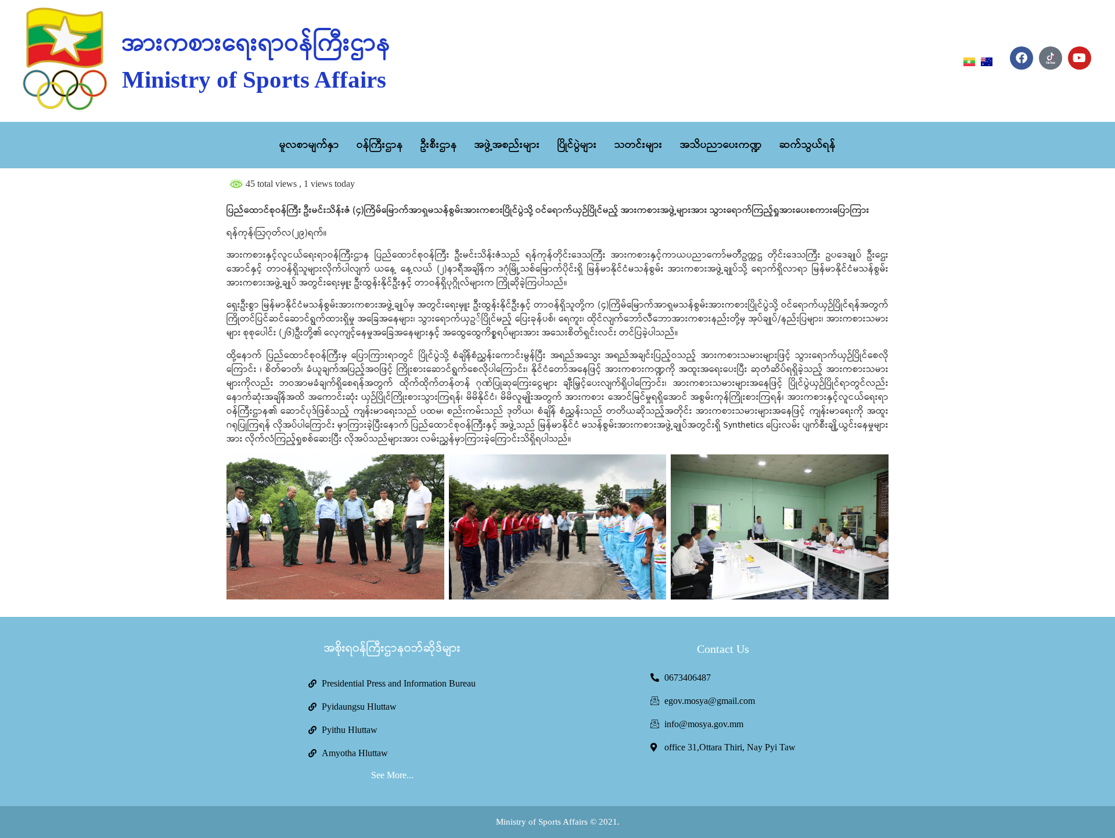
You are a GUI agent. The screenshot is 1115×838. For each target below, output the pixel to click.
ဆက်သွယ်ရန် (807, 145)
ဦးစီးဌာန (438, 145)
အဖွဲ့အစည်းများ (507, 145)
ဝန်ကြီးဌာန (380, 145)
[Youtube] (1079, 58)
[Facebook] (1021, 58)
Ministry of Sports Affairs (254, 79)
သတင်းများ (638, 145)
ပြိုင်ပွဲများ (577, 145)
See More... (392, 775)
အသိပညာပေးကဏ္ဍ (721, 145)
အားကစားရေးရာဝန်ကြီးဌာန (256, 44)
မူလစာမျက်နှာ (309, 145)
